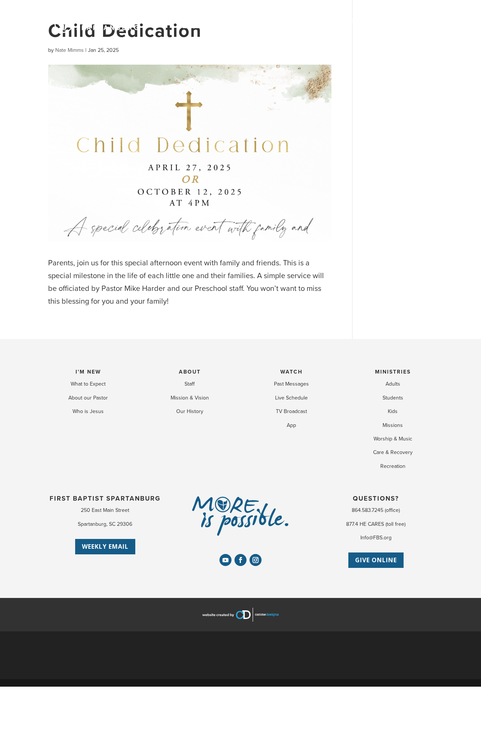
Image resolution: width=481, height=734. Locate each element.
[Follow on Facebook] (240, 560)
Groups (302, 21)
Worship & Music (393, 439)
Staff (190, 384)
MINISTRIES (393, 372)
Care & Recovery (393, 452)
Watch (238, 21)
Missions (393, 425)
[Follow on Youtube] (225, 560)
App (291, 425)
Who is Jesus (88, 411)
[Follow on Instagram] (256, 560)
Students (393, 398)
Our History (189, 411)
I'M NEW (88, 372)
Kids (393, 411)
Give (395, 21)
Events (269, 21)
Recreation (392, 466)
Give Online (376, 560)
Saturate (338, 21)
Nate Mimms (69, 50)
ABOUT (190, 372)
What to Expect (88, 384)
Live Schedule (291, 398)
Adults (393, 384)
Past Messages (291, 384)
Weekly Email (105, 546)
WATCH (291, 372)
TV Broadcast (291, 411)
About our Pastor (88, 398)
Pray (370, 21)
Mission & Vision (190, 398)
